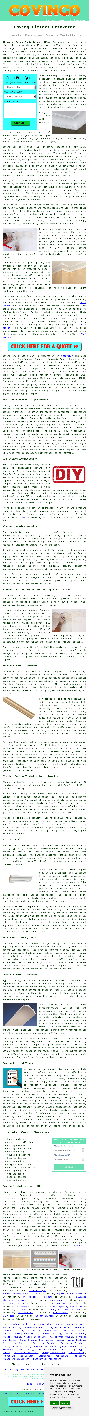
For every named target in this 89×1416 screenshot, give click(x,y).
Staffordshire (11, 1120)
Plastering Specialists (18, 1356)
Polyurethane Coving (50, 1324)
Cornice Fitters (46, 1349)
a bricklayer (37, 1291)
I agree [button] (54, 1403)
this (22, 517)
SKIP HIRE (9, 1316)
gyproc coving (63, 1104)
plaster (72, 101)
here (79, 1246)
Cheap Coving (28, 1340)
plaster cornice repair (45, 581)
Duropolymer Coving (61, 1337)
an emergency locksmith (38, 1297)
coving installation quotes (68, 1242)
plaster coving (35, 794)
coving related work (49, 1116)
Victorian (79, 138)
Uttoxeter (67, 356)
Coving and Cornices (16, 1343)
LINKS (54, 20)
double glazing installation (20, 1294)
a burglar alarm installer (65, 1309)
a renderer (23, 1306)
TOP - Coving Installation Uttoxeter (25, 1369)
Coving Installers (55, 1331)
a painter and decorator (71, 1294)
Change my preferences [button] (61, 1408)
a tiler (22, 1309)
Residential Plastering (47, 1359)
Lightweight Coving (51, 1340)
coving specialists (66, 375)
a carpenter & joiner (66, 1303)
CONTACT (70, 20)
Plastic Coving (12, 1337)
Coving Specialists (23, 1324)
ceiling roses (76, 217)
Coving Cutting (51, 1334)
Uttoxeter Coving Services (26, 1132)
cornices (68, 224)
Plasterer (79, 1356)
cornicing (56, 1300)
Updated (41, 1393)
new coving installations (44, 205)
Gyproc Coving (67, 1346)
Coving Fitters (75, 1324)
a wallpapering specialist (66, 1306)
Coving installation (15, 356)
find (13, 1192)
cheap (35, 272)
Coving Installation (57, 1327)
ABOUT (61, 20)
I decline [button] (64, 1403)
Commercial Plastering (53, 1356)
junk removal (25, 1313)
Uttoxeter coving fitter (33, 190)
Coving (6, 1346)
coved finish (25, 193)
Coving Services (75, 1334)
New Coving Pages (16, 1393)
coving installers (47, 1220)
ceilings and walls (73, 88)
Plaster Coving (12, 1327)
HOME (47, 20)
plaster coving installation (53, 1107)
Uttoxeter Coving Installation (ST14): (27, 42)
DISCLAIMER (80, 20)
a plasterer (60, 1313)
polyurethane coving (15, 1104)
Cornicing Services (45, 1343)
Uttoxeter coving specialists (43, 1069)
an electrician (44, 1316)
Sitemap (4, 1393)
